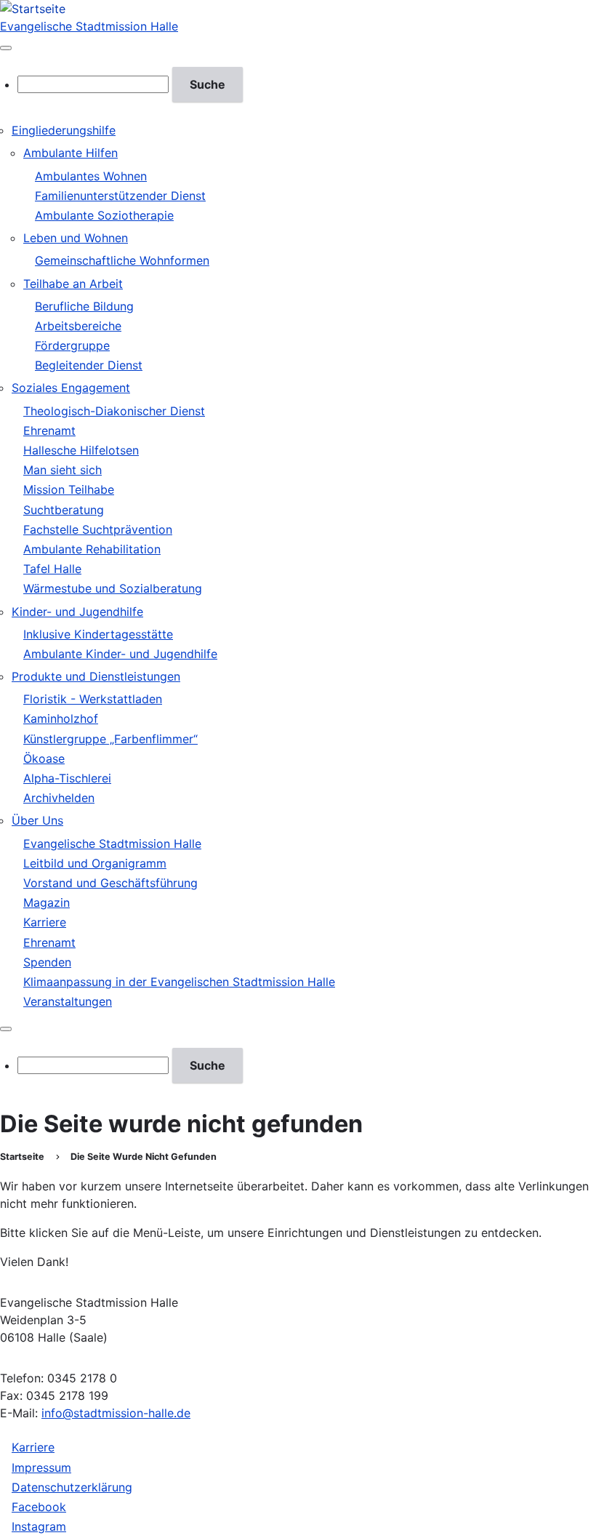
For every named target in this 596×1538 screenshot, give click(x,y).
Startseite (22, 1156)
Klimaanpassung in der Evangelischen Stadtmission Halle (179, 981)
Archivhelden (58, 797)
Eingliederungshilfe (64, 130)
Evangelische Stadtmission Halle (89, 26)
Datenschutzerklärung (72, 1487)
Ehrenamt (49, 430)
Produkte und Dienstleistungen (96, 676)
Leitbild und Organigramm (94, 863)
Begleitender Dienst (88, 365)
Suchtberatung (63, 509)
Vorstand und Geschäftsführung (110, 883)
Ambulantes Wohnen (91, 176)
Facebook (39, 1506)
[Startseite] (32, 8)
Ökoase (44, 758)
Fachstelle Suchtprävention (97, 529)
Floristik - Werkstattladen (92, 699)
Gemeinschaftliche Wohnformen (122, 260)
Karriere (44, 922)
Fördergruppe (72, 345)
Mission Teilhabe (68, 489)
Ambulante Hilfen (70, 152)
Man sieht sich (62, 469)
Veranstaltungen (67, 1001)
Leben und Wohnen (75, 238)
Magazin (46, 902)
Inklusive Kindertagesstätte (98, 634)
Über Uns (37, 820)
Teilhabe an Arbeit (73, 283)
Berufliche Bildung (84, 306)
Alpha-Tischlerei (67, 778)
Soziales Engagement (71, 387)
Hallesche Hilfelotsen (81, 450)
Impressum (41, 1467)
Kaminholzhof (60, 718)
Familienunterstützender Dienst (120, 195)
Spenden (47, 962)
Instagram (39, 1526)
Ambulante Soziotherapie (104, 215)
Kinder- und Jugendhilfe (77, 611)
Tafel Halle (52, 568)
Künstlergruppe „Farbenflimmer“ (110, 739)
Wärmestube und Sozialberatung (112, 588)
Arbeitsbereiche (78, 326)
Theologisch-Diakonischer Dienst (114, 411)
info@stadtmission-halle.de (115, 1413)
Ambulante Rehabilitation (92, 549)
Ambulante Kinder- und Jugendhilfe (120, 653)
